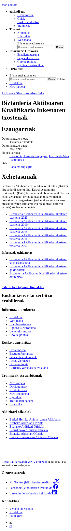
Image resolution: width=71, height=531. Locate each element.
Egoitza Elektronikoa (30, 65)
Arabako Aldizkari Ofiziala (26, 423)
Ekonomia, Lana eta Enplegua (28, 156)
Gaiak (21, 18)
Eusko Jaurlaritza (28, 22)
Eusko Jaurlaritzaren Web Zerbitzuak (25, 461)
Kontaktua (23, 32)
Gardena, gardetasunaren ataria (28, 367)
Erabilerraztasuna (28, 54)
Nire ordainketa (19, 393)
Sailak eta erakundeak (23, 357)
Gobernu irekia (18, 364)
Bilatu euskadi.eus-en (30, 43)
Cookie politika (26, 61)
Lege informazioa (20, 331)
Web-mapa (24, 39)
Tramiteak (23, 25)
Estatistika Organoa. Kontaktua (23, 287)
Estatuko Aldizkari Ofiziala (26, 433)
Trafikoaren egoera (21, 400)
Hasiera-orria (25, 15)
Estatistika (15, 404)
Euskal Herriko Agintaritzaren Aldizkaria (35, 419)
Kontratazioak (18, 390)
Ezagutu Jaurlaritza (21, 353)
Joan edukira (9, 4)
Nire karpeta (17, 86)
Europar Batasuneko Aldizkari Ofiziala (33, 437)
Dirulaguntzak (18, 386)
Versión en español (21, 508)
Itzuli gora (15, 515)
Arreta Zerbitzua (19, 360)
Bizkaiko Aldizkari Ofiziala (26, 426)
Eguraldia (15, 397)
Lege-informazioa (28, 58)
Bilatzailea (23, 36)
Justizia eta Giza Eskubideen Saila (23, 93)
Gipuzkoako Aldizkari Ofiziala (28, 430)
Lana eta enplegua (20, 166)
